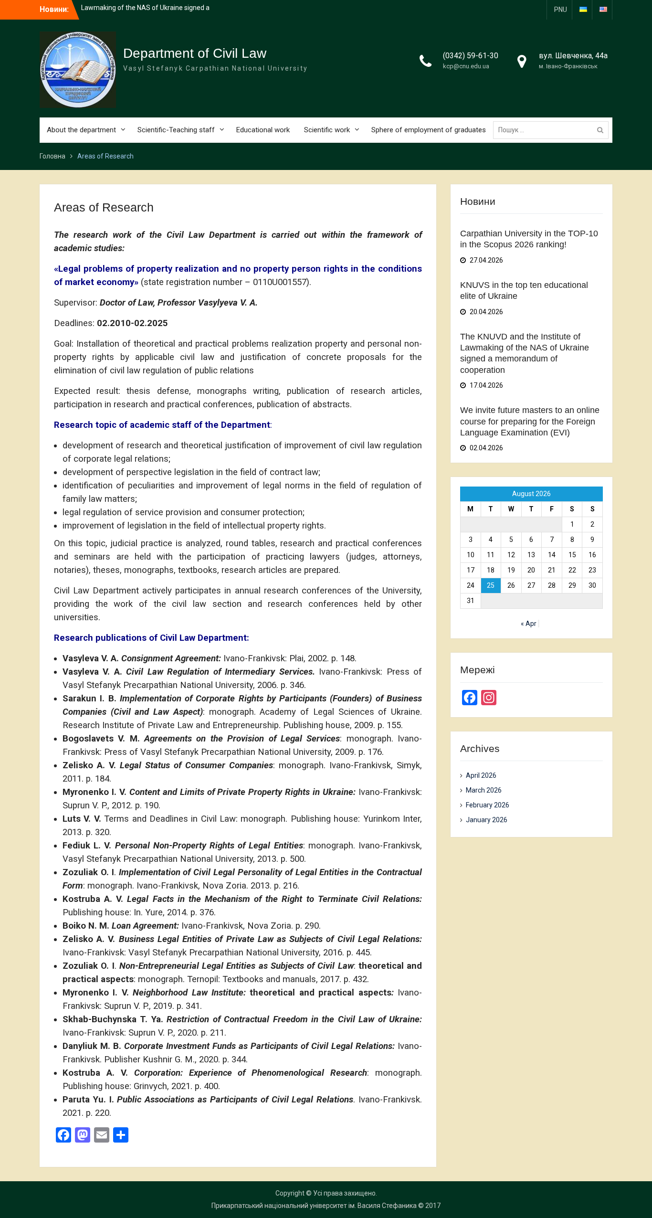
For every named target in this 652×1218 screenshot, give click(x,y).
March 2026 (484, 790)
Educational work (263, 130)
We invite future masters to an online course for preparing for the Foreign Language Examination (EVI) (529, 421)
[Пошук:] (553, 130)
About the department (81, 130)
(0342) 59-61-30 (470, 55)
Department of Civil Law (194, 53)
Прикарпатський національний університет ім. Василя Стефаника (314, 1205)
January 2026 (486, 820)
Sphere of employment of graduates (428, 130)
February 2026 (487, 805)
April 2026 (481, 775)
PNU (560, 9)
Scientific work (327, 130)
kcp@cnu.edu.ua (466, 66)
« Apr (528, 623)
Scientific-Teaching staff (176, 130)
